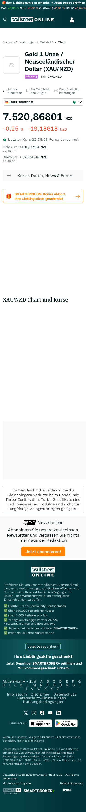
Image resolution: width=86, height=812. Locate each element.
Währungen (27, 42)
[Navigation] (5, 20)
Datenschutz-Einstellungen (41, 698)
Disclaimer (40, 694)
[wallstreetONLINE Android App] (66, 726)
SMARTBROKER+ (66, 628)
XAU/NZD (46, 42)
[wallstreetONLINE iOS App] (40, 726)
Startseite (9, 42)
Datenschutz (64, 694)
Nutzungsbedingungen (43, 701)
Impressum (17, 694)
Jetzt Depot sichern (43, 646)
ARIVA (33, 740)
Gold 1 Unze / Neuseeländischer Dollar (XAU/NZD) (50, 61)
